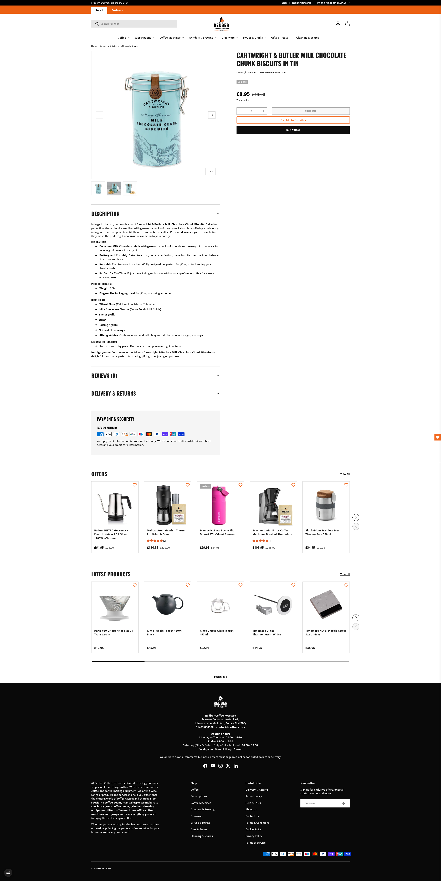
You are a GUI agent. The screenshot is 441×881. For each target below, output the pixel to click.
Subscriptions (143, 37)
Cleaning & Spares (307, 37)
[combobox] (134, 24)
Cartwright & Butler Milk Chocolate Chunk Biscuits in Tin (119, 46)
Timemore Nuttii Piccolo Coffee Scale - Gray (325, 632)
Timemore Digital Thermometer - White (267, 632)
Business (117, 10)
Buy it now (293, 130)
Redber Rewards (301, 2)
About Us (251, 809)
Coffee (122, 37)
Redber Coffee (104, 868)
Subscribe (97, 2)
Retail (99, 10)
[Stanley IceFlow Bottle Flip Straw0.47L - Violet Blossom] (220, 505)
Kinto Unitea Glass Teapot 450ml (217, 632)
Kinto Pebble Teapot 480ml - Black (165, 632)
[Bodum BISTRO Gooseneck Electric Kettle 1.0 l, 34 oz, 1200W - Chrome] (115, 505)
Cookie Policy (253, 829)
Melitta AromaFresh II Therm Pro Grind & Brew (166, 532)
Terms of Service (255, 842)
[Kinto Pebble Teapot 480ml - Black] (167, 605)
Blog (284, 2)
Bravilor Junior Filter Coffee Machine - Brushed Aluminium (272, 532)
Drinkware (228, 37)
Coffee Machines (170, 37)
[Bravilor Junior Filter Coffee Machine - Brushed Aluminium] (273, 505)
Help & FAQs (253, 803)
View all (345, 473)
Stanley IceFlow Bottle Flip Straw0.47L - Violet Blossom (217, 532)
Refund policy (253, 796)
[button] (347, 24)
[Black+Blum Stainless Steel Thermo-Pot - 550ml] (326, 505)
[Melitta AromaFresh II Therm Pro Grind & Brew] (167, 505)
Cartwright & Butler (246, 72)
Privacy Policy (253, 836)
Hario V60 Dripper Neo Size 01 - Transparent (114, 632)
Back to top (220, 676)
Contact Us (252, 816)
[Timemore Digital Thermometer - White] (273, 605)
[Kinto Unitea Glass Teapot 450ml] (220, 605)
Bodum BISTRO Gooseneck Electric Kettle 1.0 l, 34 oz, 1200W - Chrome (111, 534)
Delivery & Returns (256, 789)
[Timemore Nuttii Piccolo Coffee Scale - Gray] (326, 605)
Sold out (310, 110)
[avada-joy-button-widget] (8, 873)
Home (94, 46)
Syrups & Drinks (253, 37)
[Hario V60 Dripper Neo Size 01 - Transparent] (115, 605)
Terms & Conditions (257, 822)
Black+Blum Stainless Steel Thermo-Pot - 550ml (322, 532)
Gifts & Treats (279, 37)
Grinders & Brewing (201, 37)
